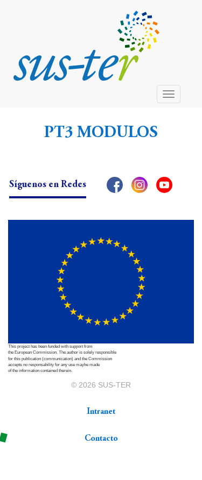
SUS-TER (114, 385)
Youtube (164, 185)
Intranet (101, 411)
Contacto (101, 438)
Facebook (115, 185)
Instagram (139, 185)
